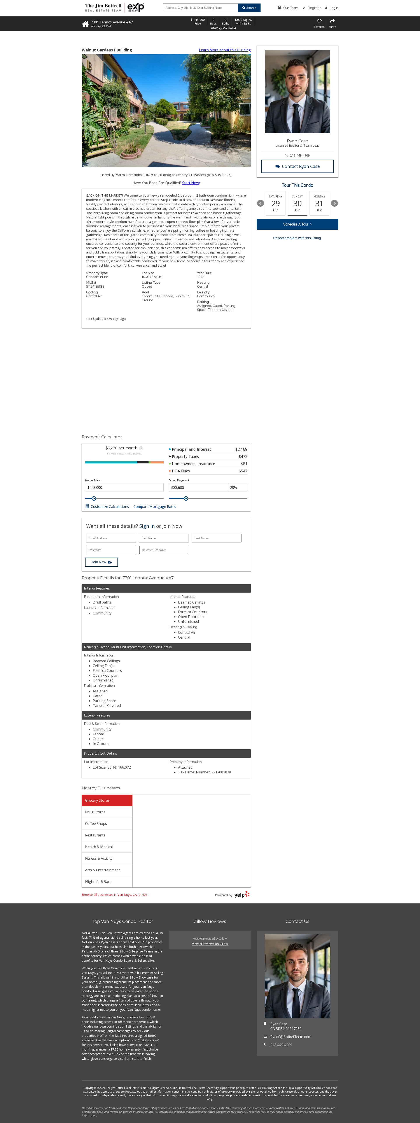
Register (314, 8)
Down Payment (179, 480)
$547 (243, 470)
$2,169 (241, 449)
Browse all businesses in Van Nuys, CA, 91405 (114, 894)
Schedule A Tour (295, 224)
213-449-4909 (300, 155)
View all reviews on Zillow (210, 944)
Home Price (92, 480)
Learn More (225, 50)
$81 (244, 463)
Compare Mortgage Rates (154, 506)
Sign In (147, 526)
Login (333, 8)
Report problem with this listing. (297, 238)
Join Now (98, 562)
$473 (243, 456)
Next (334, 203)
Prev (260, 203)
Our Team (290, 8)
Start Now (190, 182)
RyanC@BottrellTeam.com (290, 1037)
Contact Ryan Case (301, 166)
